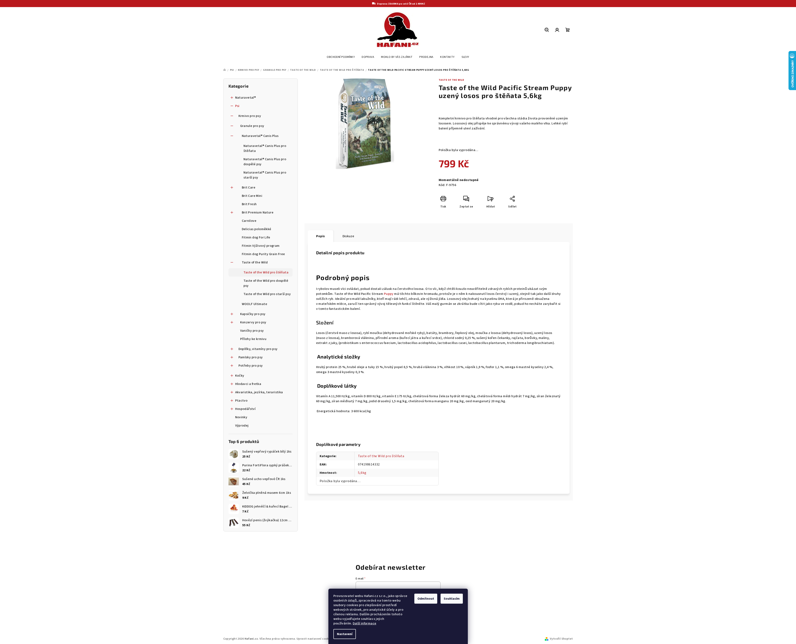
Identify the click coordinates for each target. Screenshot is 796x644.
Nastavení (344, 634)
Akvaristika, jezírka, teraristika (259, 392)
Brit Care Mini (252, 196)
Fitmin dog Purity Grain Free (263, 254)
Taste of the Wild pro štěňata (266, 272)
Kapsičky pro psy (253, 314)
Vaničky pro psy (252, 330)
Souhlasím (452, 598)
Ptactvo (241, 400)
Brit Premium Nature (258, 212)
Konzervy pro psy (253, 322)
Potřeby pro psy (250, 365)
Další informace (364, 623)
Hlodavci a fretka (248, 384)
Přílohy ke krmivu (253, 339)
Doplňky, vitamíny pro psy (258, 349)
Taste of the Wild (255, 262)
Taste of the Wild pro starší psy (267, 294)
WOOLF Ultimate (254, 304)
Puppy (389, 294)
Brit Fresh (249, 204)
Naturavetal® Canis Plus (260, 136)
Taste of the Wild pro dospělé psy (265, 283)
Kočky (239, 375)
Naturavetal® (245, 97)
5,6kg (362, 472)
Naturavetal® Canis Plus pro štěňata (264, 148)
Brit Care (249, 187)
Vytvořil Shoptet (561, 639)
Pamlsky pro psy (250, 357)
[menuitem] (340, 57)
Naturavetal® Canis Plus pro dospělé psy (264, 161)
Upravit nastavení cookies (315, 639)
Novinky (241, 417)
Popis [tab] (320, 236)
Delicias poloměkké (256, 229)
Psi (237, 106)
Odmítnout (425, 598)
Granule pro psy (252, 126)
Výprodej (242, 425)
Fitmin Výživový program (261, 245)
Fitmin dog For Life (256, 237)
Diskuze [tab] (348, 236)
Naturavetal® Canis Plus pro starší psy (264, 175)
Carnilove (249, 220)
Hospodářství (245, 409)
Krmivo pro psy (249, 116)
